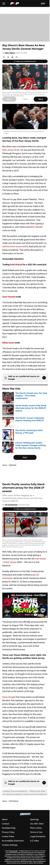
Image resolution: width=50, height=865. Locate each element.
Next (40, 99)
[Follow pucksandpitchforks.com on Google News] (44, 378)
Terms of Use (36, 832)
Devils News (13, 801)
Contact (5, 823)
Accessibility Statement (13, 840)
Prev (9, 99)
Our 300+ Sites (37, 823)
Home (4, 465)
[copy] (16, 57)
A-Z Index (34, 840)
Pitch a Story (36, 828)
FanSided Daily (9, 828)
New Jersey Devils (10, 150)
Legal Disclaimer (37, 836)
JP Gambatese (11, 505)
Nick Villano (10, 53)
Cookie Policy (8, 836)
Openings (34, 819)
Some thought (9, 697)
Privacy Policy (8, 832)
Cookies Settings (9, 845)
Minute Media (13, 851)
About (4, 819)
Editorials (12, 465)
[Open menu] (3, 3)
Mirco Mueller (36, 227)
